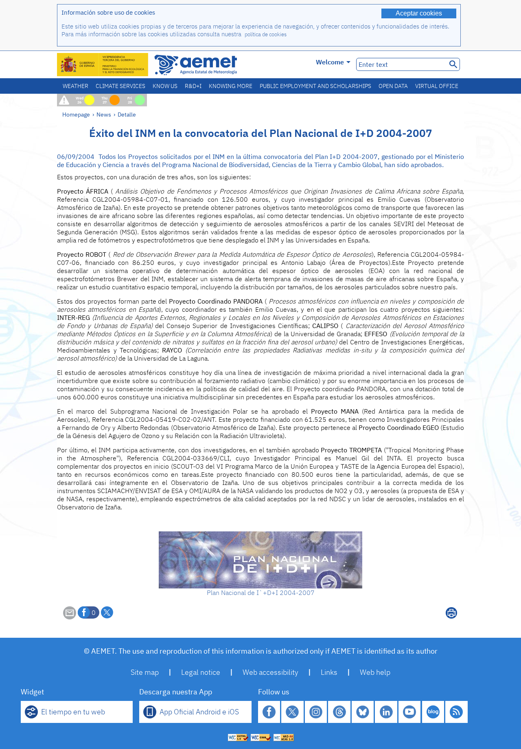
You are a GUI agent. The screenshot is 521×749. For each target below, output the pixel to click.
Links (329, 672)
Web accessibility (270, 672)
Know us (165, 86)
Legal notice (200, 672)
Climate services (120, 86)
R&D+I (193, 86)
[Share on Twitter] (107, 612)
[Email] (69, 617)
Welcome (330, 62)
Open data (393, 86)
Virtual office (436, 86)
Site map (145, 672)
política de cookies (266, 34)
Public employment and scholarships (315, 86)
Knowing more (230, 86)
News (103, 114)
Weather (75, 86)
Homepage (76, 114)
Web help (375, 672)
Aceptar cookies (419, 13)
